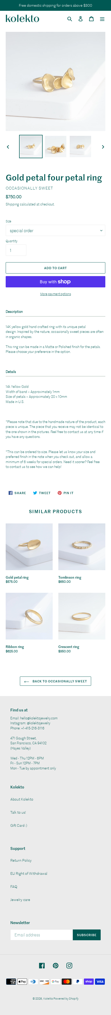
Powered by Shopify (65, 998)
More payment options (55, 294)
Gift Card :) (18, 825)
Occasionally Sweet (29, 188)
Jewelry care (20, 899)
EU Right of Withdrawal (28, 873)
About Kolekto (21, 799)
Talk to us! (18, 812)
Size (8, 221)
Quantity (12, 241)
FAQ (13, 886)
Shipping (12, 204)
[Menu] (102, 18)
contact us (75, 431)
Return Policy (21, 860)
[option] (31, 146)
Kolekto (48, 998)
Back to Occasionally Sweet (59, 681)
